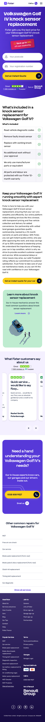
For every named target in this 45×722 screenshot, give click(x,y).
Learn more (20, 313)
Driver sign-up (28, 610)
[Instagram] (26, 707)
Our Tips (5, 620)
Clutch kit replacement (11, 569)
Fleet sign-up (28, 617)
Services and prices (9, 607)
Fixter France (7, 630)
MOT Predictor (7, 683)
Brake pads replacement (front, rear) (16, 556)
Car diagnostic (7, 583)
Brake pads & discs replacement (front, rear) (19, 563)
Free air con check (9, 543)
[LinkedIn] (32, 707)
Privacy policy (28, 644)
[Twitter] (19, 707)
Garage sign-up (29, 613)
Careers (26, 603)
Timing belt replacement (11, 576)
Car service (6, 549)
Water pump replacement (11, 676)
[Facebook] (13, 707)
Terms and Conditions (31, 641)
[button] (33, 3)
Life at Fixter (28, 607)
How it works (6, 610)
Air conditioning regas (9, 673)
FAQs (4, 627)
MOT (4, 536)
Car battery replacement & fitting (11, 668)
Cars (4, 613)
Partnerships (28, 620)
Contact (5, 623)
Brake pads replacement (10, 648)
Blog (3, 617)
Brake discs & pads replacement (8, 652)
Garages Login (28, 658)
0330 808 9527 (29, 680)
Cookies (26, 648)
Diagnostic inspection (9, 660)
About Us (5, 603)
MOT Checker (6, 679)
